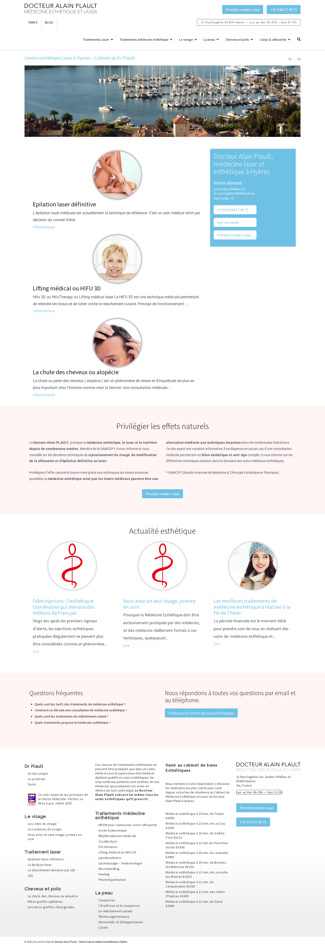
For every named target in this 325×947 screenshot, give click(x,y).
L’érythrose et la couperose (119, 905)
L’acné (103, 927)
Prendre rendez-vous (243, 9)
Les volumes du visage (45, 829)
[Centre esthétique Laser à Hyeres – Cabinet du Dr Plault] (61, 12)
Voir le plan (221, 198)
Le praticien (36, 779)
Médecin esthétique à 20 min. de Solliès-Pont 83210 (195, 835)
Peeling (104, 874)
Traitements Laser (96, 39)
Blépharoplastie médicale (117, 836)
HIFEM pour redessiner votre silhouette (127, 825)
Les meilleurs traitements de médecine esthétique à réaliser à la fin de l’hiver (252, 607)
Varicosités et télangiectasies (120, 922)
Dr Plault (34, 766)
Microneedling (109, 869)
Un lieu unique (38, 774)
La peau (209, 39)
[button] (290, 59)
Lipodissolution (109, 858)
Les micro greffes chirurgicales (51, 907)
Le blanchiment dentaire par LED (51, 870)
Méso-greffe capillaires (45, 901)
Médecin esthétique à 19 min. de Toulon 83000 (195, 816)
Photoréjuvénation (112, 880)
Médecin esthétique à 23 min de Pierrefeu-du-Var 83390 (197, 845)
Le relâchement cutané (115, 911)
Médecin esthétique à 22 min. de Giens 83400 (194, 903)
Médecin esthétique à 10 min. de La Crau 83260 (195, 825)
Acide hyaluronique (112, 830)
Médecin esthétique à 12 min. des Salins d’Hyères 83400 (195, 894)
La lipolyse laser (40, 864)
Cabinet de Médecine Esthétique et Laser (198, 794)
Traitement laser (43, 851)
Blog (49, 22)
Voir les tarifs (228, 222)
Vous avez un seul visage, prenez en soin (159, 604)
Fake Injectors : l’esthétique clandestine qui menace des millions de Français (64, 607)
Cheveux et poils (237, 39)
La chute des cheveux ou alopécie (76, 372)
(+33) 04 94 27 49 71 (232, 209)
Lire (36, 651)
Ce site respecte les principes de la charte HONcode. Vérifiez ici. (63, 799)
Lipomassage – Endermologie (120, 863)
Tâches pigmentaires (113, 916)
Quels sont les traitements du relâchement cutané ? (71, 716)
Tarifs (33, 22)
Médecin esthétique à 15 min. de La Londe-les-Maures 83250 (197, 874)
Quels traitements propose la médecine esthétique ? (72, 722)
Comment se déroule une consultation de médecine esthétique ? (81, 710)
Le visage (186, 39)
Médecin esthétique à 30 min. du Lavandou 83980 (197, 855)
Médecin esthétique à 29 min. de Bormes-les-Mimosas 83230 (196, 864)
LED (30, 875)
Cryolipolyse (107, 841)
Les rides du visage (42, 824)
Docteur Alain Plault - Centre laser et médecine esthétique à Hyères (91, 941)
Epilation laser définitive (64, 204)
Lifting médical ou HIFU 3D (67, 288)
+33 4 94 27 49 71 (283, 9)
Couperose (106, 900)
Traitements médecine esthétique (144, 39)
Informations (44, 226)
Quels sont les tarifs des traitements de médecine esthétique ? (80, 704)
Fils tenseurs (108, 847)
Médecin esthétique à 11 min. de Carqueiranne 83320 (190, 884)
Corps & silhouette (273, 39)
